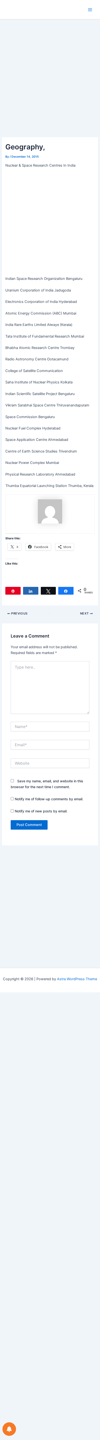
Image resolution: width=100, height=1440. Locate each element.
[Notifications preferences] (9, 1429)
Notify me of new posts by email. (41, 811)
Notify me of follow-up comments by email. (49, 799)
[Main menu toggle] (90, 10)
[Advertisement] (50, 85)
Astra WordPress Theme (77, 979)
